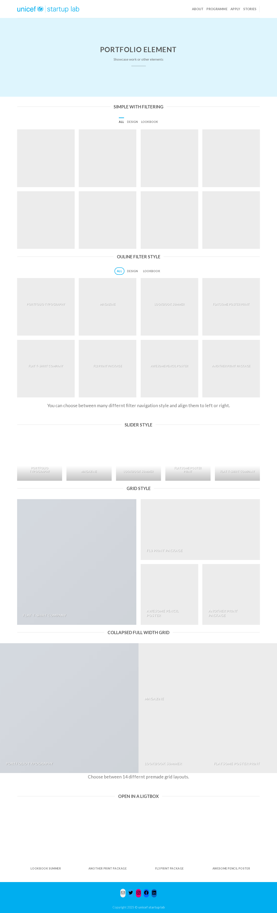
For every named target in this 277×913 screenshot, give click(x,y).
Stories (249, 9)
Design (132, 122)
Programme (216, 9)
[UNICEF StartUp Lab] (48, 9)
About (197, 9)
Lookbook (149, 122)
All (121, 122)
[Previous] (17, 460)
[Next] (259, 460)
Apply (235, 9)
